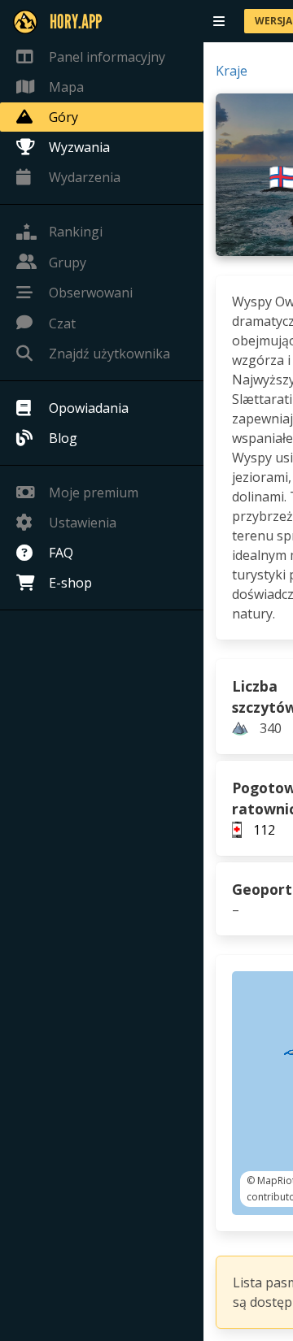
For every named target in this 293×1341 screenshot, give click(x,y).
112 (264, 830)
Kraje (231, 71)
